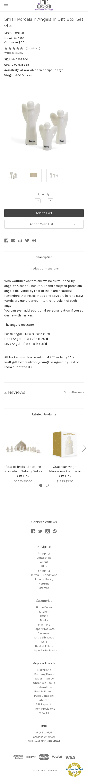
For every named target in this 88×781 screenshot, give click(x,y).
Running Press (44, 674)
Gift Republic (44, 704)
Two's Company (44, 696)
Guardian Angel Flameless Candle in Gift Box (65, 471)
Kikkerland (44, 670)
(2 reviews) (33, 48)
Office (44, 616)
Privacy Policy (44, 579)
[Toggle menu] (5, 5)
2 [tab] (47, 485)
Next (84, 448)
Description (44, 257)
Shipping (44, 553)
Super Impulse (44, 678)
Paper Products (44, 629)
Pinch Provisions (44, 708)
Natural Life (44, 687)
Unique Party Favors (44, 650)
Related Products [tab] (44, 414)
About (44, 562)
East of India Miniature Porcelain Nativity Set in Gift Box (23, 471)
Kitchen (44, 611)
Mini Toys (44, 624)
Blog (44, 566)
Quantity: (44, 194)
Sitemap (44, 588)
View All (44, 713)
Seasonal (44, 633)
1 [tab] (40, 485)
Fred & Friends (44, 691)
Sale (44, 642)
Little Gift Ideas (44, 637)
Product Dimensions (44, 268)
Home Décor (44, 607)
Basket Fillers (44, 646)
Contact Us (44, 557)
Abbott (44, 700)
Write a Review (13, 53)
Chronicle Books (44, 683)
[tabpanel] (23, 454)
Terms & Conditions (44, 575)
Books (44, 620)
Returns (44, 583)
